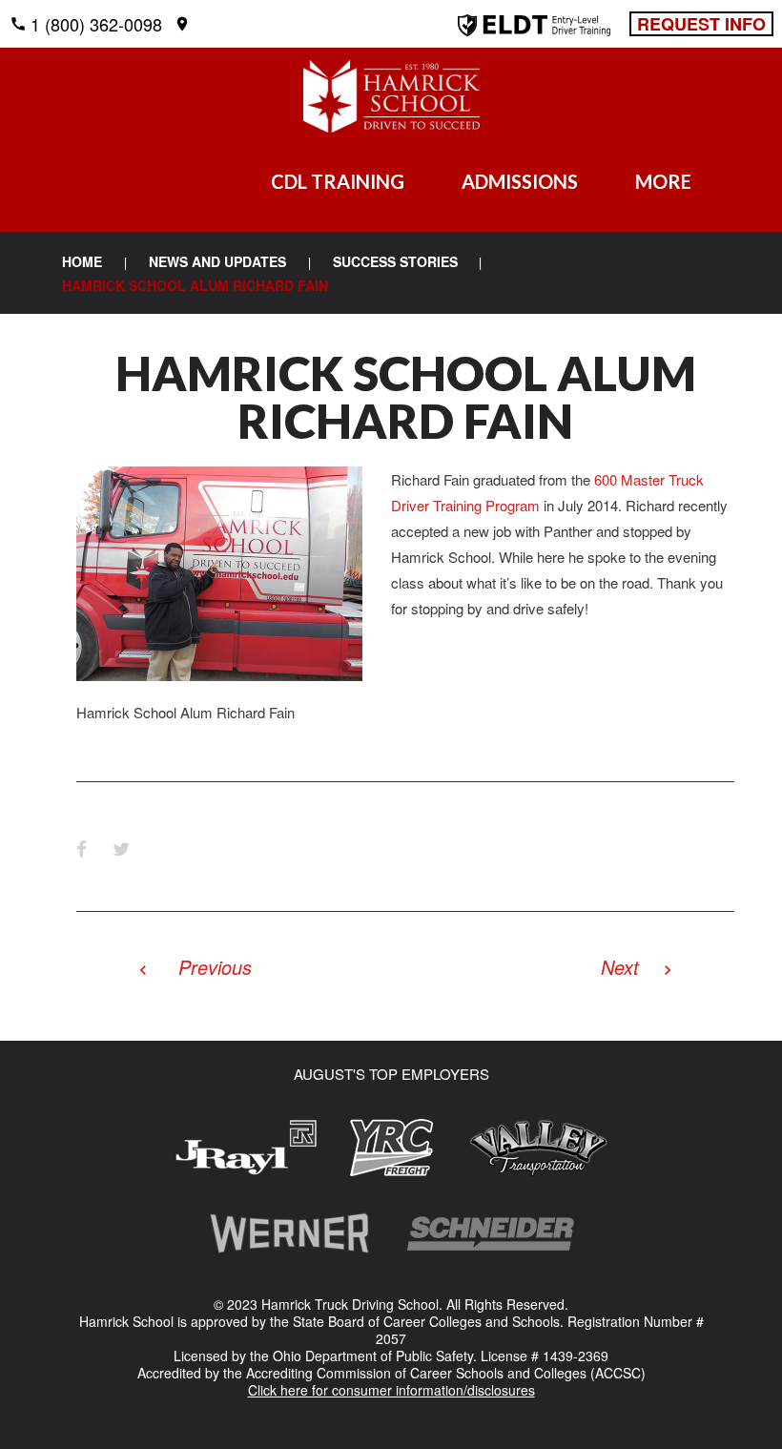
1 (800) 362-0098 (96, 23)
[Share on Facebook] (81, 848)
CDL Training (337, 181)
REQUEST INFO (701, 23)
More (663, 181)
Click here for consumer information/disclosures (391, 1389)
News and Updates (217, 261)
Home (82, 261)
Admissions (520, 181)
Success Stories (395, 261)
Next (620, 967)
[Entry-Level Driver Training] (534, 28)
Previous (215, 967)
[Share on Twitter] (121, 848)
